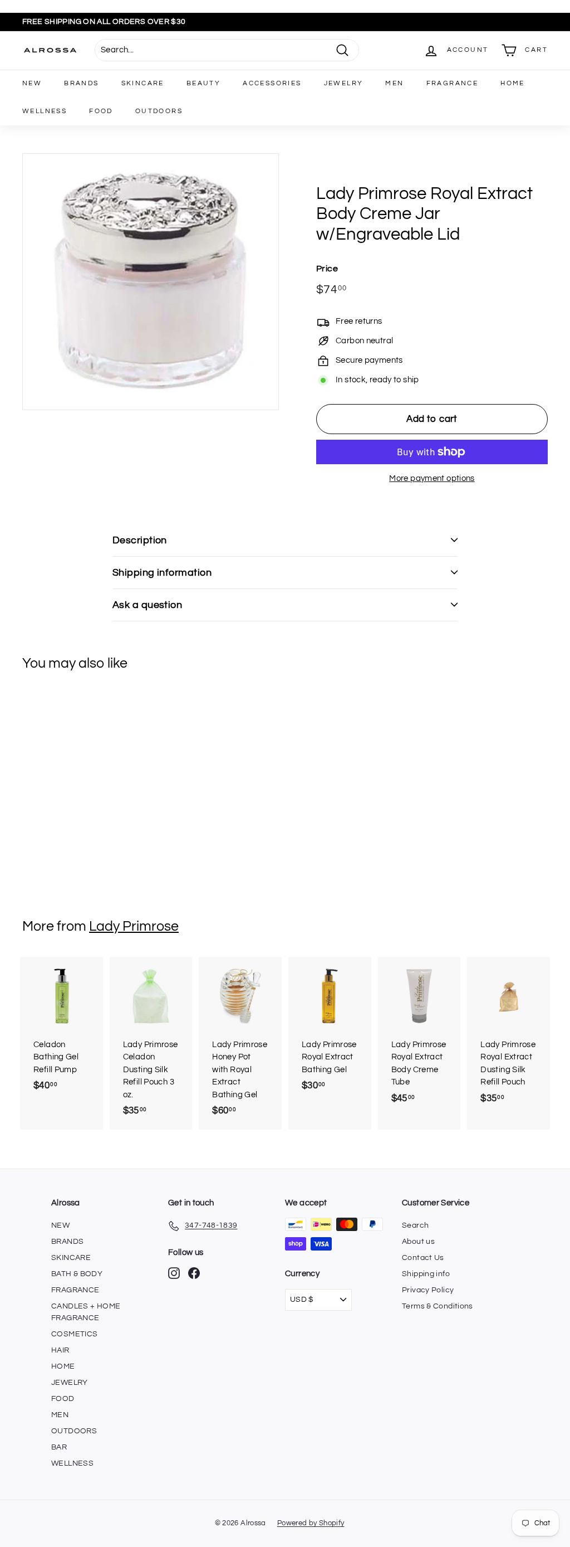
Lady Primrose (134, 926)
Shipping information (162, 572)
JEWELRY (343, 83)
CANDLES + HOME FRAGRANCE (85, 1312)
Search (415, 1225)
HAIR (60, 1350)
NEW (32, 83)
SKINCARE (142, 83)
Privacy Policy (428, 1290)
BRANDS (81, 83)
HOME (512, 83)
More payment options (432, 478)
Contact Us (423, 1258)
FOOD (101, 111)
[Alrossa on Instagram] (174, 1273)
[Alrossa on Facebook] (194, 1273)
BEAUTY (203, 83)
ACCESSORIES (272, 83)
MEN (394, 83)
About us (418, 1242)
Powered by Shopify (311, 1523)
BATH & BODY (76, 1274)
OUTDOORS (159, 111)
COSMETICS (74, 1334)
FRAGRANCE (452, 83)
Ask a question (147, 605)
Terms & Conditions (437, 1306)
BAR (59, 1447)
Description (139, 540)
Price (327, 268)
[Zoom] (150, 282)
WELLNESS (44, 111)
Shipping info (426, 1274)
